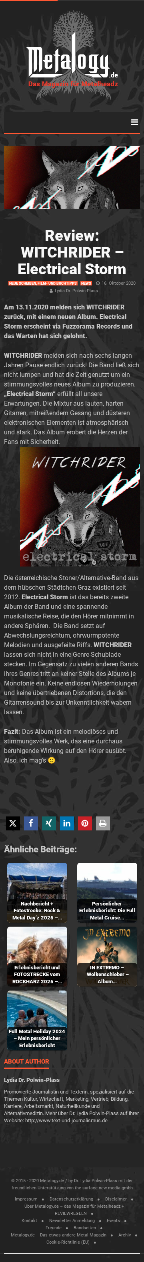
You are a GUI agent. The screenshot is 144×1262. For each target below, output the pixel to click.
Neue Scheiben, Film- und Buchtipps (43, 283)
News (86, 283)
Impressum (26, 1199)
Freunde (54, 1227)
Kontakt (29, 1220)
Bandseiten (85, 1227)
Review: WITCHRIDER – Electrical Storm (72, 252)
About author (26, 1062)
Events (113, 1220)
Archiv (124, 1235)
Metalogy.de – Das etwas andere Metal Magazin (58, 1235)
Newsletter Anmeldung (72, 1220)
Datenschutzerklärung (71, 1199)
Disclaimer (116, 1199)
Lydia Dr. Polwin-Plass (76, 290)
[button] (13, 823)
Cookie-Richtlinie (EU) (68, 1242)
